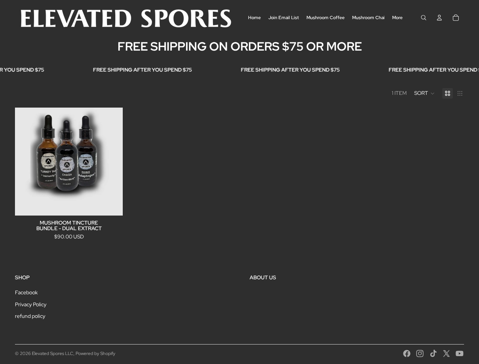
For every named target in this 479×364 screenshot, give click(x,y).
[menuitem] (397, 17)
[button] (424, 93)
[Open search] (423, 17)
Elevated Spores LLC (52, 354)
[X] (446, 353)
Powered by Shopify (95, 354)
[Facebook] (406, 353)
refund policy (30, 316)
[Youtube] (459, 353)
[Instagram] (419, 353)
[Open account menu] (439, 17)
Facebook (26, 292)
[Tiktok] (433, 353)
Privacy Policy (30, 304)
